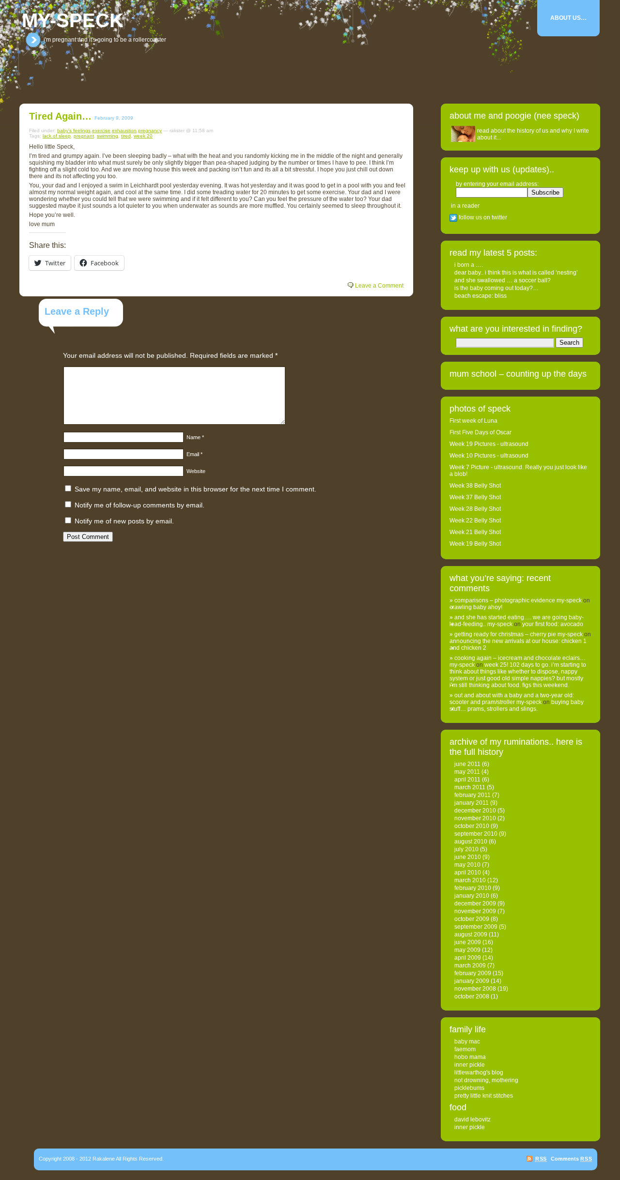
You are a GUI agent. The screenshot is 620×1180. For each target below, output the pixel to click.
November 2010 (475, 818)
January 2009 (471, 981)
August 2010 (470, 841)
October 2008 (471, 996)
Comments (571, 1159)
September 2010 (475, 833)
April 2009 (467, 957)
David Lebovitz (472, 1119)
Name (195, 437)
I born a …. (468, 264)
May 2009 (467, 950)
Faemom (465, 1049)
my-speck (73, 20)
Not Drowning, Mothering (486, 1080)
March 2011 (469, 787)
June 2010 (467, 857)
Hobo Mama (470, 1057)
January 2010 (471, 895)
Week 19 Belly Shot (475, 543)
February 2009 (472, 973)
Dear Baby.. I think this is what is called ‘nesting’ (516, 272)
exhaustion (124, 130)
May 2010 (467, 864)
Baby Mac (467, 1041)
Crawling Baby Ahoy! (476, 607)
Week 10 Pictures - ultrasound (489, 455)
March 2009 (470, 965)
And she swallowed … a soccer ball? (502, 280)
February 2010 (472, 888)
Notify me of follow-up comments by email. (139, 505)
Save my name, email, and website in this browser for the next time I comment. (195, 489)
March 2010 (470, 880)
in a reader (465, 205)
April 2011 (467, 779)
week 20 (143, 135)
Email (194, 454)
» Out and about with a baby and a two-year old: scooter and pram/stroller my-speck (512, 698)
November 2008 (475, 988)
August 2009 (470, 934)
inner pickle (469, 1064)
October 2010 (471, 826)
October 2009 (471, 919)
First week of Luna (473, 420)
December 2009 (475, 903)
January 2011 (471, 802)
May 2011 (467, 771)
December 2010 (475, 810)
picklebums (469, 1088)
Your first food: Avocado (552, 624)
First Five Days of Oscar (481, 432)
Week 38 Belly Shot (475, 485)
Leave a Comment (379, 285)
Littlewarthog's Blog (478, 1072)
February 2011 (472, 795)
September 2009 (475, 926)
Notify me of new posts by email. (124, 521)
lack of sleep (57, 135)
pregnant (84, 135)
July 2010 (466, 849)
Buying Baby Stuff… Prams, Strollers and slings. (517, 705)
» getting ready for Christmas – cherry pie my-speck (516, 634)
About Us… (568, 18)
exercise (101, 130)
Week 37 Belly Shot (475, 497)
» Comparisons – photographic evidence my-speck (516, 600)
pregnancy (150, 130)
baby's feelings (74, 130)
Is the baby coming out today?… (496, 288)
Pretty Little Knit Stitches (483, 1095)
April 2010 (467, 872)
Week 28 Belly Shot (475, 509)
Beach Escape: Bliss (480, 295)
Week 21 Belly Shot (475, 532)
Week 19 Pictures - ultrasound (489, 444)
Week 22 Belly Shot (475, 520)
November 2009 (475, 911)
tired (126, 135)
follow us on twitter (482, 217)
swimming (107, 135)
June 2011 (467, 764)
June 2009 (467, 942)
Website (195, 471)
